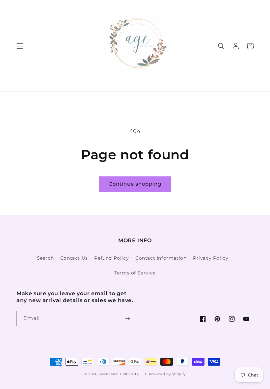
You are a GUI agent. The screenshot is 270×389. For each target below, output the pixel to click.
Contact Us (74, 258)
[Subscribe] (127, 318)
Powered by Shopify (167, 374)
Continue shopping (135, 184)
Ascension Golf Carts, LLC (123, 374)
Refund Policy (111, 258)
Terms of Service (135, 273)
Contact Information (160, 258)
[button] (20, 46)
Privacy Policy (210, 258)
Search (45, 258)
